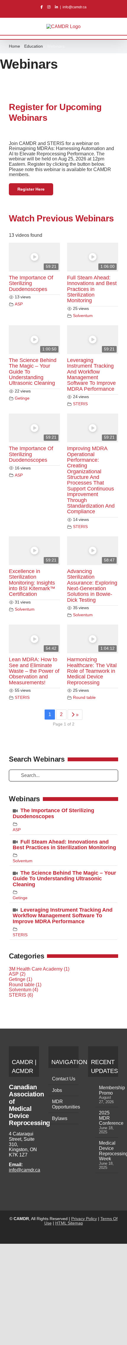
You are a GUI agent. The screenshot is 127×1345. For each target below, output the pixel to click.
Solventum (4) (23, 989)
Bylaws (59, 1118)
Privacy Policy (84, 1218)
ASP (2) (17, 973)
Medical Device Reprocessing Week (107, 1150)
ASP (19, 304)
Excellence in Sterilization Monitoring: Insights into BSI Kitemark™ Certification (32, 582)
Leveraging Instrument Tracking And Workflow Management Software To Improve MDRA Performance (91, 374)
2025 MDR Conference (107, 1118)
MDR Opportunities (64, 1104)
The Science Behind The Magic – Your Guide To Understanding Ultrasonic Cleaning (64, 878)
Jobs (57, 1090)
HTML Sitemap (69, 1223)
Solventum (83, 315)
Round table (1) (25, 984)
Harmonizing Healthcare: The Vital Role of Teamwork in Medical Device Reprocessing (92, 671)
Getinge (22, 398)
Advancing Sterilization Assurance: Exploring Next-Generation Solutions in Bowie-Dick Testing (92, 585)
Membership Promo (107, 1090)
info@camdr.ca (75, 7)
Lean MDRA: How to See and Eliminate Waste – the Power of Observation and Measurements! (34, 671)
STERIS (80, 403)
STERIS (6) (21, 995)
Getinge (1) (20, 979)
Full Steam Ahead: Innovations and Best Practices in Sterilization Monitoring (92, 289)
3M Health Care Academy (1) (39, 968)
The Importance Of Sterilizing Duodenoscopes (31, 283)
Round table (84, 697)
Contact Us (63, 1078)
